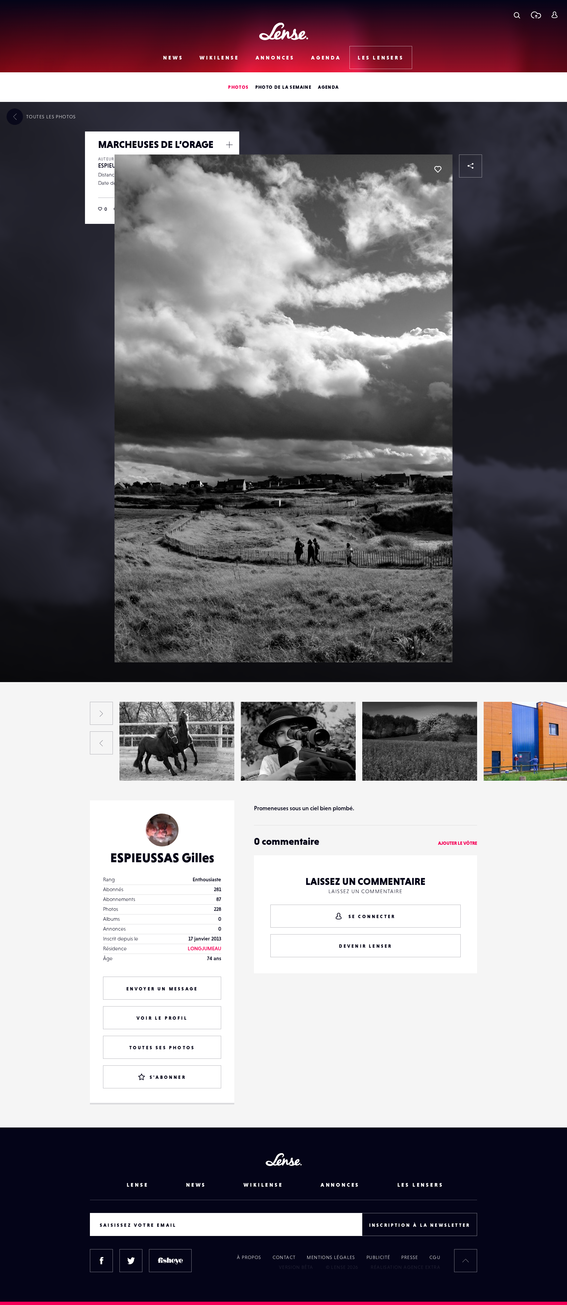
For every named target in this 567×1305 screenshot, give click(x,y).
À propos (249, 1257)
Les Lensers (381, 57)
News (173, 57)
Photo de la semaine (283, 87)
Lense (138, 1185)
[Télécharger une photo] (535, 14)
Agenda (326, 57)
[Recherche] (517, 14)
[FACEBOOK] (101, 1260)
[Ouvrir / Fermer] (229, 144)
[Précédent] (101, 742)
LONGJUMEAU (204, 948)
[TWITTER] (130, 1260)
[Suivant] (101, 713)
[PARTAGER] (470, 166)
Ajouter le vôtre (457, 843)
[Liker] (437, 169)
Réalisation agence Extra (405, 1267)
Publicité (378, 1257)
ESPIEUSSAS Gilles (25, 767)
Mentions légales (331, 1257)
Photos (238, 87)
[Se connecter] (554, 14)
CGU (435, 1257)
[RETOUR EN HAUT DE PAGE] (465, 1260)
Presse (409, 1257)
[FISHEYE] (170, 1260)
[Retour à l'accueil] (283, 31)
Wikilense (219, 57)
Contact (284, 1257)
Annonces (275, 57)
